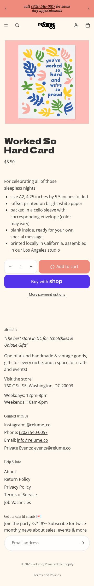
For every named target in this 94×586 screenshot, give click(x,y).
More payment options (47, 294)
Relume (37, 564)
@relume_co (38, 425)
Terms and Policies (47, 575)
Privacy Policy (17, 487)
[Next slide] (88, 8)
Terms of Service (20, 495)
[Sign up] (82, 543)
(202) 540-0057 (33, 432)
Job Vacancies (17, 502)
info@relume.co (32, 440)
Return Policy (17, 479)
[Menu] (6, 25)
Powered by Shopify (59, 564)
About (10, 472)
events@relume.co (52, 448)
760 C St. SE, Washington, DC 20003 (38, 386)
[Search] (17, 25)
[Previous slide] (5, 8)
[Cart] (87, 25)
